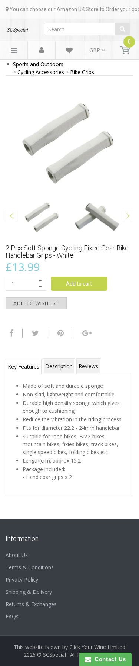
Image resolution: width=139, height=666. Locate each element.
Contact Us (108, 659)
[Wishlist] (69, 51)
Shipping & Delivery (29, 591)
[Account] (41, 50)
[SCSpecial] (17, 28)
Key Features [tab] (23, 366)
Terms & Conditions (30, 567)
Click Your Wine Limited (97, 646)
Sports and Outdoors (38, 64)
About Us (17, 555)
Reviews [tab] (88, 366)
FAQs (12, 616)
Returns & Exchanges (31, 604)
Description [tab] (59, 366)
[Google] (86, 333)
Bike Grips (82, 71)
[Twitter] (34, 333)
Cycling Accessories (40, 71)
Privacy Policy (22, 579)
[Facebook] (10, 333)
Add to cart (79, 284)
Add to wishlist (36, 303)
